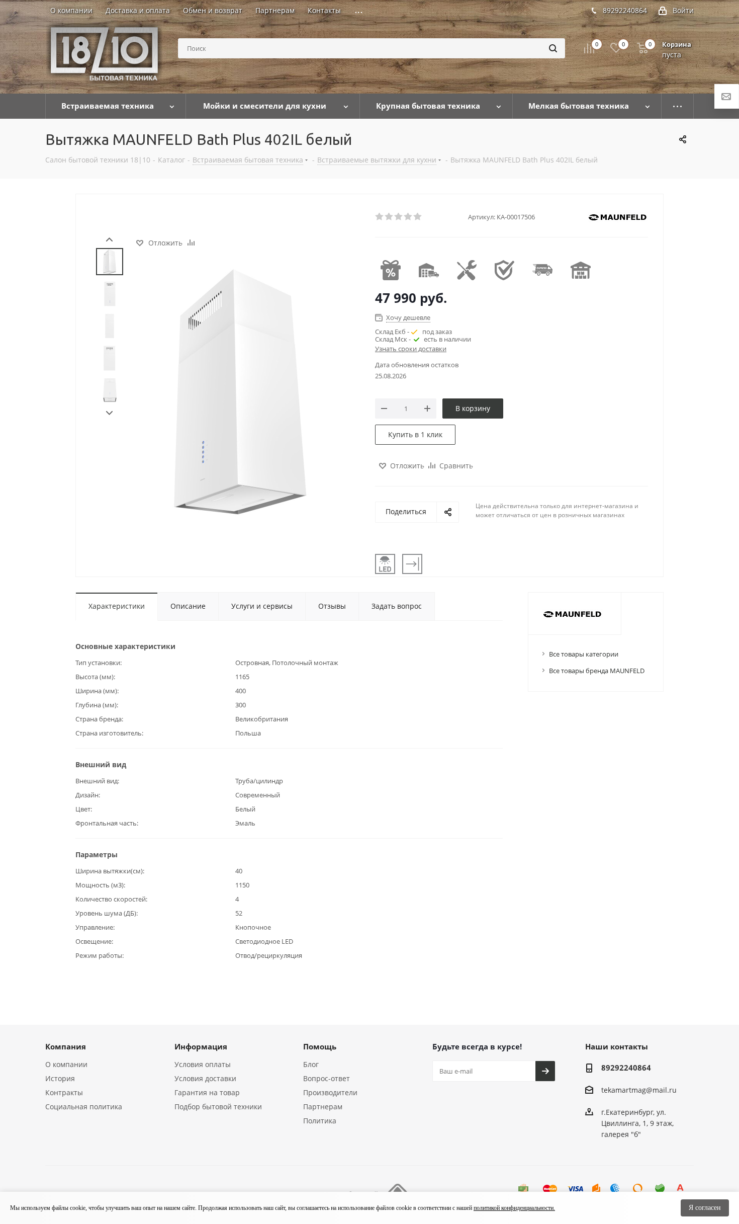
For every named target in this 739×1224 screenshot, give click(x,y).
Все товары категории (583, 654)
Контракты (64, 1092)
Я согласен (705, 1207)
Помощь (319, 1046)
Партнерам (322, 1106)
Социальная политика (83, 1106)
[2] (389, 217)
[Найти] (553, 48)
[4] (408, 217)
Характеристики (116, 606)
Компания (65, 1046)
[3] (399, 217)
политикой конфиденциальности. (514, 1207)
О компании (66, 1064)
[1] (380, 217)
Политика (319, 1120)
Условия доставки (205, 1078)
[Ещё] (678, 106)
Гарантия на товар (207, 1092)
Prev (109, 239)
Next (109, 413)
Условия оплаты (202, 1064)
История (60, 1078)
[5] (418, 217)
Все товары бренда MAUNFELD (596, 670)
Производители (330, 1092)
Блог (311, 1064)
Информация (200, 1046)
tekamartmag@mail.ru (639, 1090)
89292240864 (625, 10)
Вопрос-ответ (326, 1078)
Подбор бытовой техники (218, 1106)
